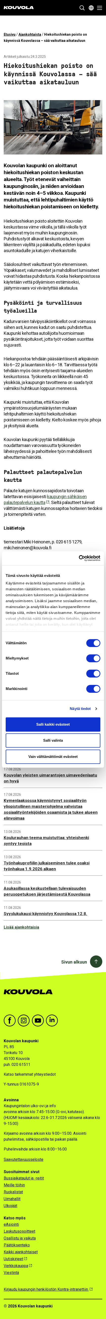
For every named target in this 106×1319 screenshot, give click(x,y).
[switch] (93, 658)
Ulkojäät (10, 1205)
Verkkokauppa (16, 1265)
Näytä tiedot (80, 708)
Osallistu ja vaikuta (20, 1238)
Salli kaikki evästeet (53, 724)
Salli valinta (53, 740)
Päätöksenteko (17, 1245)
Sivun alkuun (74, 962)
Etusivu (10, 34)
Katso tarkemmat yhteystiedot (30, 1074)
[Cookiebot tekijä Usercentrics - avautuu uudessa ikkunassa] (78, 558)
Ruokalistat (13, 1192)
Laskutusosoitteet (19, 1231)
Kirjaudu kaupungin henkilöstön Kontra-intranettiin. (46, 1289)
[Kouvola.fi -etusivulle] (30, 996)
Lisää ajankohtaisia (21, 927)
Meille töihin (14, 1185)
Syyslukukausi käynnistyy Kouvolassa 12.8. (45, 913)
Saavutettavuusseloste (23, 1159)
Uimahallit (12, 1198)
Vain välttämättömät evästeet (53, 756)
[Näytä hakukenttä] (82, 8)
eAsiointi (11, 1224)
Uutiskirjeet (13, 1259)
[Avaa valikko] (98, 8)
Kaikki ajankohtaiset (21, 1252)
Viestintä (11, 1272)
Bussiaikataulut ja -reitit (24, 1178)
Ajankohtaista (29, 34)
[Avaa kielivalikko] (91, 8)
